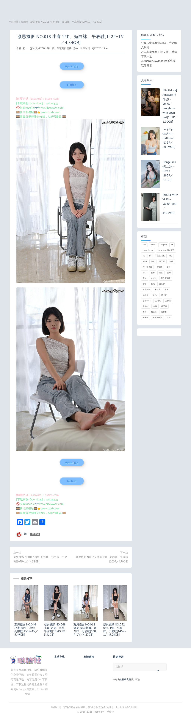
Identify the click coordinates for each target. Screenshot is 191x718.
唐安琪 (159, 267)
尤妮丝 (153, 278)
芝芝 (144, 312)
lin (150, 256)
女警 (153, 273)
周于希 (162, 261)
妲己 (161, 273)
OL (170, 256)
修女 (153, 261)
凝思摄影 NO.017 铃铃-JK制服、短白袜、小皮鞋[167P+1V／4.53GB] (40, 559)
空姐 (155, 306)
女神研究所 (125, 679)
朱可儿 (157, 289)
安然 (144, 278)
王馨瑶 (168, 301)
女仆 (144, 273)
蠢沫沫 (153, 312)
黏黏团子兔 (157, 318)
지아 (168, 318)
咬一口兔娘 (147, 267)
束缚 (166, 289)
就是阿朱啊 (165, 278)
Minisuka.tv (160, 256)
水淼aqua (147, 301)
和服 (171, 261)
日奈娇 (162, 284)
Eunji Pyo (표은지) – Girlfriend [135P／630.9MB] (168, 138)
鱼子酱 (145, 318)
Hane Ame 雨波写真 (166, 250)
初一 (25, 48)
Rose (145, 261)
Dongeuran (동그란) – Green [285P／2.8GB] (169, 171)
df (172, 245)
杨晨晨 (145, 295)
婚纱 (169, 273)
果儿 (154, 295)
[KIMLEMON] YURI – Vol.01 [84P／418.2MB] (171, 204)
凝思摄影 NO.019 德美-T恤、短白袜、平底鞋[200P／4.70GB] (102, 559)
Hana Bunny (148, 250)
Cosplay (163, 245)
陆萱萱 (164, 312)
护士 (144, 284)
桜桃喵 (164, 295)
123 (144, 245)
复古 (168, 267)
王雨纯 (158, 301)
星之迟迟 (146, 289)
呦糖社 (24, 22)
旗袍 (153, 284)
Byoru (153, 245)
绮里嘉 (164, 306)
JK (144, 256)
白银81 (146, 306)
